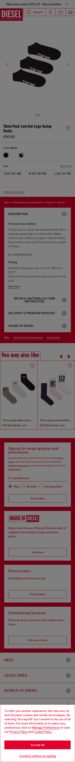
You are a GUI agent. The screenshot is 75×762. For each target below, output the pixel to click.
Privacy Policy (18, 731)
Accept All (37, 745)
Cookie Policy (43, 731)
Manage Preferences (46, 727)
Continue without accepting (37, 756)
